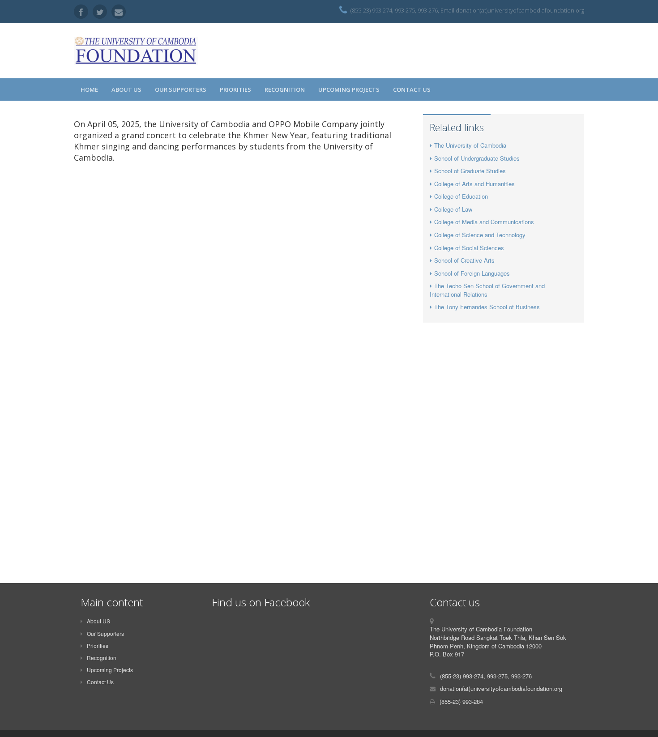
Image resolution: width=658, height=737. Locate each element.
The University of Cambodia (470, 145)
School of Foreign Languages (472, 273)
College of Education (461, 196)
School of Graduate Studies (470, 170)
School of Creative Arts (464, 260)
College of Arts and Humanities (474, 183)
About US (126, 89)
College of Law (453, 209)
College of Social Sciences (469, 247)
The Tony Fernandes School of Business (487, 306)
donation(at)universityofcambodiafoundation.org (501, 688)
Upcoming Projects (349, 89)
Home (89, 89)
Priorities (235, 89)
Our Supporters (180, 89)
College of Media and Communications (484, 221)
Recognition (285, 89)
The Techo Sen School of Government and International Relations (487, 289)
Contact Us (412, 89)
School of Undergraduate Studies (477, 158)
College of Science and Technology (480, 234)
